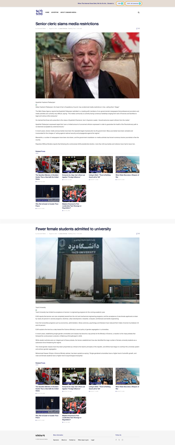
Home (47, 12)
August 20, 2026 (40, 181)
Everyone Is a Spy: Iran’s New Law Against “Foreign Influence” (73, 176)
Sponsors (56, 440)
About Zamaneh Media (68, 12)
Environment (121, 171)
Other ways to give (83, 440)
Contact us (72, 440)
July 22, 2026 (66, 210)
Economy (40, 171)
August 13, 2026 (94, 179)
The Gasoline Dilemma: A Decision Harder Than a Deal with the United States (47, 177)
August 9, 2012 (53, 28)
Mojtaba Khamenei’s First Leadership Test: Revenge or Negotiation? (71, 206)
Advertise (54, 12)
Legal (92, 440)
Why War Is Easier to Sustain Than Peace (47, 205)
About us (64, 440)
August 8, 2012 (53, 233)
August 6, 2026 (120, 179)
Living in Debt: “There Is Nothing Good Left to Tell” (99, 176)
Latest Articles (63, 28)
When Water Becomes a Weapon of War (127, 176)
